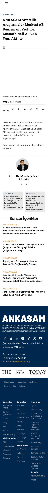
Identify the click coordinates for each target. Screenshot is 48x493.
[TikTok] (28, 338)
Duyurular (8, 15)
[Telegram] (23, 338)
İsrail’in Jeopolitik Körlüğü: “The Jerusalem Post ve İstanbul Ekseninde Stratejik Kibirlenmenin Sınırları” (23, 230)
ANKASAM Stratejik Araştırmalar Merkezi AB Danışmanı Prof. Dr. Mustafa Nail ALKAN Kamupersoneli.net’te (13, 201)
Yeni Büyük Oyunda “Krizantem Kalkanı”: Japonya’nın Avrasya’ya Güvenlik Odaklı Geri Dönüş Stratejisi (22, 278)
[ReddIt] (30, 109)
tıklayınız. (7, 148)
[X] (12, 109)
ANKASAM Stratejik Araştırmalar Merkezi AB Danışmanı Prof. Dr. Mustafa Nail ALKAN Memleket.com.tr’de (35, 203)
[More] (43, 109)
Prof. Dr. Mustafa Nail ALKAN (23, 96)
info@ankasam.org (21, 361)
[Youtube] (40, 338)
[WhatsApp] (36, 109)
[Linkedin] (24, 109)
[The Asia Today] (24, 372)
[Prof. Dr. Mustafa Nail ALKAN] (24, 164)
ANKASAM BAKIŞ (10, 224)
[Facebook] (18, 109)
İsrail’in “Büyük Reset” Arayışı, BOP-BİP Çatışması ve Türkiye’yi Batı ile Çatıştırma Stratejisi (23, 247)
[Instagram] (11, 338)
